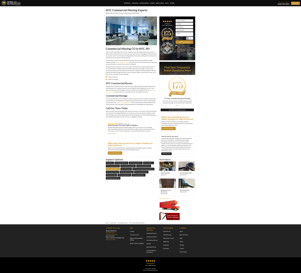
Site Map (154, 268)
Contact (132, 231)
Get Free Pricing (184, 42)
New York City (166, 231)
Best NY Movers (184, 234)
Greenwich (166, 245)
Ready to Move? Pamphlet (137, 243)
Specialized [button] (135, 3)
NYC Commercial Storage (141, 172)
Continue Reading (114, 153)
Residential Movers (152, 233)
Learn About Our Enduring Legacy (177, 110)
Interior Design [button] (144, 3)
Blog (181, 238)
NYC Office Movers (126, 169)
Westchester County (168, 238)
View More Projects (164, 198)
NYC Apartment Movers (136, 163)
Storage (149, 243)
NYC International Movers (143, 166)
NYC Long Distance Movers (128, 166)
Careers (182, 248)
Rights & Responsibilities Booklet (136, 239)
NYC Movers (110, 163)
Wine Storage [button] (160, 3)
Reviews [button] (172, 3)
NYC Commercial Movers (113, 169)
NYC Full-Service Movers (113, 166)
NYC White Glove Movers (113, 178)
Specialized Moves (151, 247)
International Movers (152, 240)
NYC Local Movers (148, 163)
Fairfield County (167, 234)
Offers (181, 241)
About (181, 231)
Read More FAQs (166, 153)
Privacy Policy (148, 268)
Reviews (182, 245)
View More (166, 248)
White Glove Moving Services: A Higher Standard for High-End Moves (130, 144)
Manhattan (166, 241)
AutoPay (286, 2)
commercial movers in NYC (122, 62)
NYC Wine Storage (111, 175)
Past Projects (183, 252)
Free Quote (295, 3)
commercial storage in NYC (123, 102)
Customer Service (134, 234)
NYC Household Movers (124, 175)
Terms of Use (185, 55)
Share (177, 105)
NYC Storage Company (112, 172)
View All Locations (110, 239)
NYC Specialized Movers (138, 175)
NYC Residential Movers (121, 163)
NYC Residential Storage (127, 172)
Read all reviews (112, 133)
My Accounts (281, 2)
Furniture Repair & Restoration (151, 251)
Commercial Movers (152, 237)
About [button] (167, 3)
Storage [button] (152, 3)
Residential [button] (127, 3)
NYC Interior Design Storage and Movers (143, 169)
